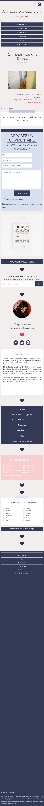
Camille (8, 518)
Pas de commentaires (34, 102)
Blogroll (22, 562)
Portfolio (22, 44)
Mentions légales (22, 573)
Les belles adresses (22, 419)
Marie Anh (9, 515)
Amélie (28, 473)
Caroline (8, 508)
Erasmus (22, 425)
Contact (22, 40)
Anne (7, 520)
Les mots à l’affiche (22, 414)
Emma (8, 513)
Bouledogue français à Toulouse (23, 56)
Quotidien (22, 28)
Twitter (30, 100)
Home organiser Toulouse (13, 475)
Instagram (28, 342)
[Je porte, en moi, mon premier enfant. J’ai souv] (22, 659)
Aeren (27, 515)
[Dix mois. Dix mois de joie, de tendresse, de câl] (22, 612)
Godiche (8, 465)
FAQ (22, 436)
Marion (8, 510)
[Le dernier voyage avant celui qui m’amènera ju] (22, 682)
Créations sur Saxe (22, 441)
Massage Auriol (30, 465)
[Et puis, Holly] (22, 589)
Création (22, 32)
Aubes (28, 513)
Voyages (22, 36)
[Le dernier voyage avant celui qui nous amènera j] (22, 729)
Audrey (28, 518)
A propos (22, 24)
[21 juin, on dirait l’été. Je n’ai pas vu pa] (22, 635)
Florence (8, 468)
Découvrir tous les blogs (22, 529)
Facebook (24, 100)
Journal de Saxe (30, 468)
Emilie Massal (30, 470)
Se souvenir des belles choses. (22, 13)
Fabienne (28, 510)
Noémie (28, 520)
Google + (38, 100)
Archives (22, 430)
